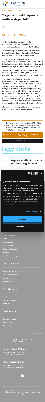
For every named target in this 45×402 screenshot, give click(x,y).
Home (4, 10)
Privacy (32, 392)
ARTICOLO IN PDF (21, 141)
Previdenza (6, 252)
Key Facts (6, 278)
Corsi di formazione (9, 300)
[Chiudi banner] (41, 173)
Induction (6, 304)
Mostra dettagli (32, 212)
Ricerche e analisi (8, 281)
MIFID (5, 239)
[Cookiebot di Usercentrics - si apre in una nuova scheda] (28, 173)
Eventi (5, 297)
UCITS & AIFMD (8, 242)
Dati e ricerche (10, 263)
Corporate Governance (10, 249)
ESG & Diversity (8, 245)
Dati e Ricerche (15, 10)
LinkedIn (4, 27)
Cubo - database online (10, 275)
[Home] (17, 4)
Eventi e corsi (10, 289)
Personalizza (21, 227)
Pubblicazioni (7, 322)
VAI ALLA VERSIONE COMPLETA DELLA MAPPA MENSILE (22, 135)
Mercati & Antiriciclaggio (11, 256)
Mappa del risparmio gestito (12, 271)
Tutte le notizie (8, 326)
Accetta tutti (22, 219)
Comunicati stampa (9, 319)
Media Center (10, 311)
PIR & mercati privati (9, 235)
